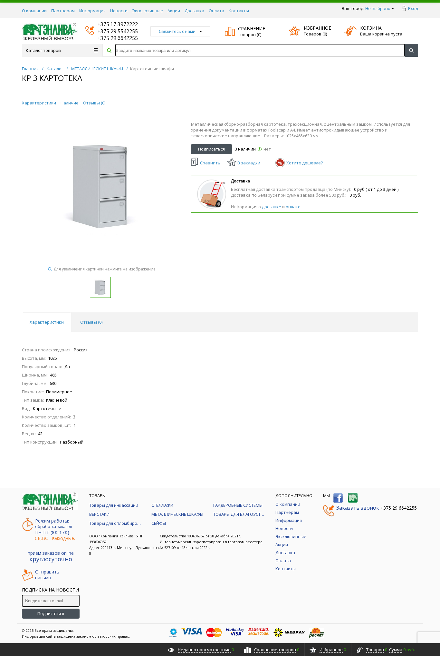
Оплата (216, 11)
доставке (271, 207)
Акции (173, 11)
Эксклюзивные (147, 11)
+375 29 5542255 (112, 31)
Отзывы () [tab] (91, 322)
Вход (413, 8)
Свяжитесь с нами (177, 31)
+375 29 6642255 (112, 38)
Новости (119, 11)
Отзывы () (94, 103)
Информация (92, 11)
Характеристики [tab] (47, 322)
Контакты (239, 11)
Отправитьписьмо (47, 575)
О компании (34, 11)
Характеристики (39, 103)
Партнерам (63, 11)
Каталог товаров (43, 50)
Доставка (194, 11)
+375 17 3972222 (112, 24)
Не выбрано (377, 8)
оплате (293, 207)
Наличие (70, 103)
